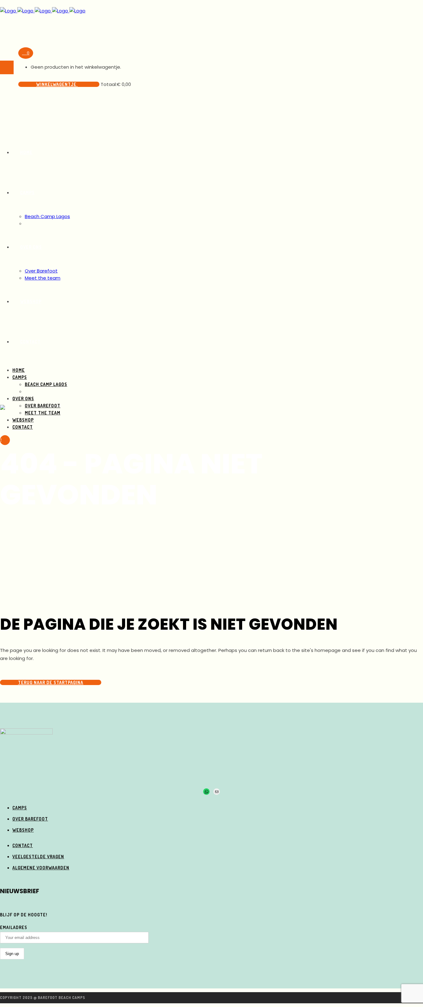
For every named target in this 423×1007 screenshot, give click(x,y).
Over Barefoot (30, 818)
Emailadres (13, 927)
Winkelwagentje (57, 84)
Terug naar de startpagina (50, 682)
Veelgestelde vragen (38, 856)
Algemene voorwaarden (40, 867)
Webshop (23, 830)
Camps (19, 807)
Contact (22, 845)
